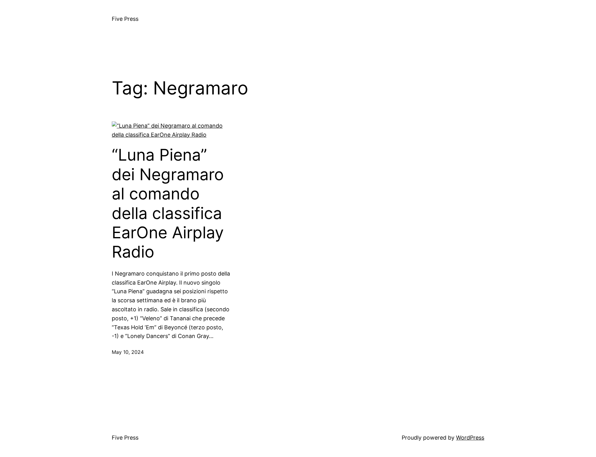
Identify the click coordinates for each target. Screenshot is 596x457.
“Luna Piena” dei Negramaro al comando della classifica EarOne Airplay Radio (168, 203)
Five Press (125, 19)
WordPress (470, 437)
